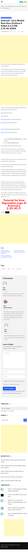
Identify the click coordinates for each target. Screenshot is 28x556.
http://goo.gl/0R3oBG (6, 122)
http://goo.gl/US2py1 (6, 119)
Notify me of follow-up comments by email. (14, 381)
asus (9, 268)
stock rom (19, 268)
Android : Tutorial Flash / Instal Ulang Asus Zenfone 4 (6, 257)
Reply (4, 287)
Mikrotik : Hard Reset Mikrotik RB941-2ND (11, 480)
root (13, 268)
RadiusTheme (4, 547)
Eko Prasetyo (5, 31)
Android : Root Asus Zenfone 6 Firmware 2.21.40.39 (5, 252)
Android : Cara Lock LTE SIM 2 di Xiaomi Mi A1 (12, 477)
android (3, 268)
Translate (11, 411)
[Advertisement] (14, 49)
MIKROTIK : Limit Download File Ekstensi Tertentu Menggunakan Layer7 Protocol (17, 502)
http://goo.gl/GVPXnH (6, 132)
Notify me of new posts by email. (12, 384)
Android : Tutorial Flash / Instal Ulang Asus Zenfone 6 (19, 252)
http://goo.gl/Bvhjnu (5, 129)
